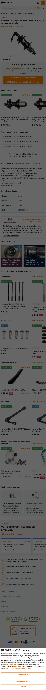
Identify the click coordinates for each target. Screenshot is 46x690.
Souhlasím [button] (23, 674)
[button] (17, 666)
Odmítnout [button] (23, 686)
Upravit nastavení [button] (23, 681)
